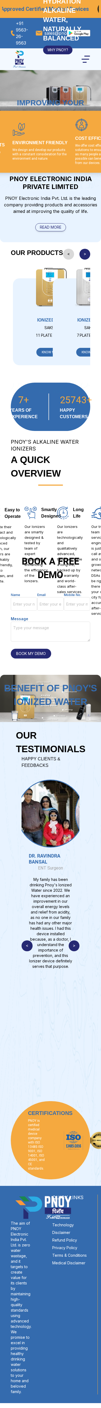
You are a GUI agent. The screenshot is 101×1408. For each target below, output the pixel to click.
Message (19, 618)
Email (41, 595)
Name (15, 595)
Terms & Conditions (69, 1255)
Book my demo (31, 653)
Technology (63, 1225)
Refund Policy (64, 1240)
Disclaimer (61, 1232)
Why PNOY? (57, 50)
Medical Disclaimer (68, 1263)
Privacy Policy (64, 1247)
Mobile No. (72, 595)
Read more (50, 227)
